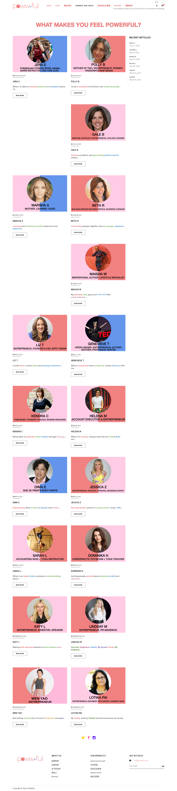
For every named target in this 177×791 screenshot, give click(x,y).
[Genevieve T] (98, 333)
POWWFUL (31, 788)
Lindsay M (76, 641)
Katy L (16, 641)
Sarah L (17, 570)
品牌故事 (55, 765)
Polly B (75, 81)
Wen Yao (17, 712)
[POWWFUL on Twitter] (83, 738)
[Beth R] (98, 193)
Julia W (132, 70)
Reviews (117, 5)
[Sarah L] (40, 543)
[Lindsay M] (98, 614)
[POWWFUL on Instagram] (94, 738)
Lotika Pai (76, 712)
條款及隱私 (95, 776)
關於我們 (67, 5)
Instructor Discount (97, 761)
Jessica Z (76, 502)
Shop (57, 5)
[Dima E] (40, 475)
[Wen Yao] (40, 685)
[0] (162, 6)
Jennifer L (133, 50)
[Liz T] (40, 333)
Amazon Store (95, 772)
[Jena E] (40, 54)
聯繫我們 (129, 5)
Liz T (15, 360)
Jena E (16, 81)
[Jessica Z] (98, 475)
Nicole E (132, 63)
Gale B (74, 149)
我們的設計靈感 (104, 5)
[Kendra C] (40, 404)
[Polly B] (98, 54)
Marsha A (18, 220)
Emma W (132, 56)
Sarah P (132, 77)
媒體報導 (55, 761)
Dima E (16, 502)
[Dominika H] (98, 543)
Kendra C (18, 431)
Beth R (75, 220)
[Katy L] (40, 614)
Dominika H (77, 570)
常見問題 (94, 765)
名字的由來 (56, 769)
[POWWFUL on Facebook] (89, 738)
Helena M (76, 431)
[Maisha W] (98, 262)
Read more (20, 95)
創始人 (54, 772)
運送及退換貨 (95, 769)
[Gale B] (98, 122)
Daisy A (132, 43)
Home (49, 5)
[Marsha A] (40, 193)
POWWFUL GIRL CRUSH (84, 5)
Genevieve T (77, 360)
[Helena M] (98, 404)
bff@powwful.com (141, 760)
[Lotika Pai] (98, 685)
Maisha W (76, 289)
